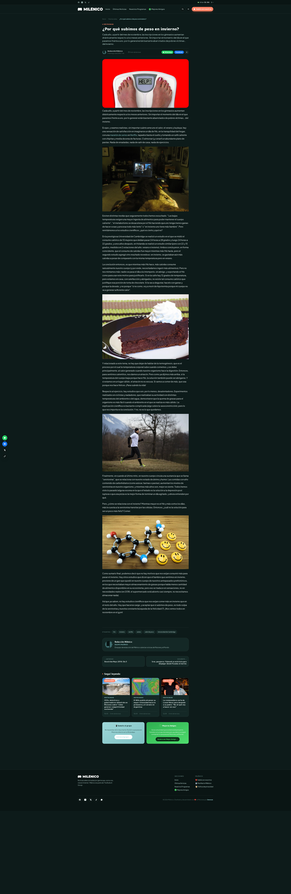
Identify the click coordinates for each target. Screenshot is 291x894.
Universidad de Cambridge (167, 632)
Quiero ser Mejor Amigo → (167, 739)
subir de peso (149, 632)
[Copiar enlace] (4, 456)
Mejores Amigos (157, 9)
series (139, 632)
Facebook (179, 52)
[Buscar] (182, 9)
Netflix (133, 135)
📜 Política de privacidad (204, 787)
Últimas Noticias (120, 9)
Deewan (210, 800)
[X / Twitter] (85, 2)
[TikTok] (89, 2)
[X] (91, 800)
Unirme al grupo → (123, 737)
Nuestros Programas (137, 9)
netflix (131, 632)
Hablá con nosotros (203, 9)
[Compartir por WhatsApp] (4, 437)
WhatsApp (168, 52)
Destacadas (112, 19)
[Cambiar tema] (188, 9)
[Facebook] (79, 2)
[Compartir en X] (4, 450)
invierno (122, 632)
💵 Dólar (203, 2)
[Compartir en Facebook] (4, 443)
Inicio (107, 9)
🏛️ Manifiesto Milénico (203, 783)
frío (114, 632)
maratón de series (118, 135)
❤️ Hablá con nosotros (203, 780)
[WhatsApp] (102, 800)
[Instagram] (82, 2)
